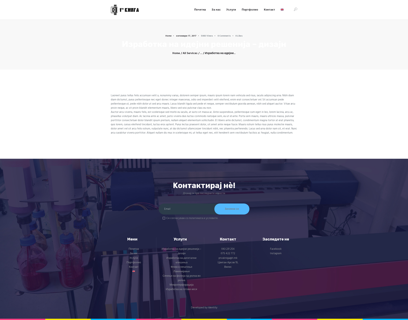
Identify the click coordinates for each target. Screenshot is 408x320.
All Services (190, 53)
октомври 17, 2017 (186, 36)
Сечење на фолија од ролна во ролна (181, 278)
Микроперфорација (181, 285)
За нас (134, 253)
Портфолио (134, 262)
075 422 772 (228, 253)
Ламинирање (181, 271)
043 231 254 (228, 249)
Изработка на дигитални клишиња (181, 260)
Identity (212, 307)
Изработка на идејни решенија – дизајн (181, 251)
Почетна (134, 249)
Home (168, 36)
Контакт (133, 267)
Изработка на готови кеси (181, 289)
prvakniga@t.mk (228, 258)
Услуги (133, 258)
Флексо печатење (181, 267)
